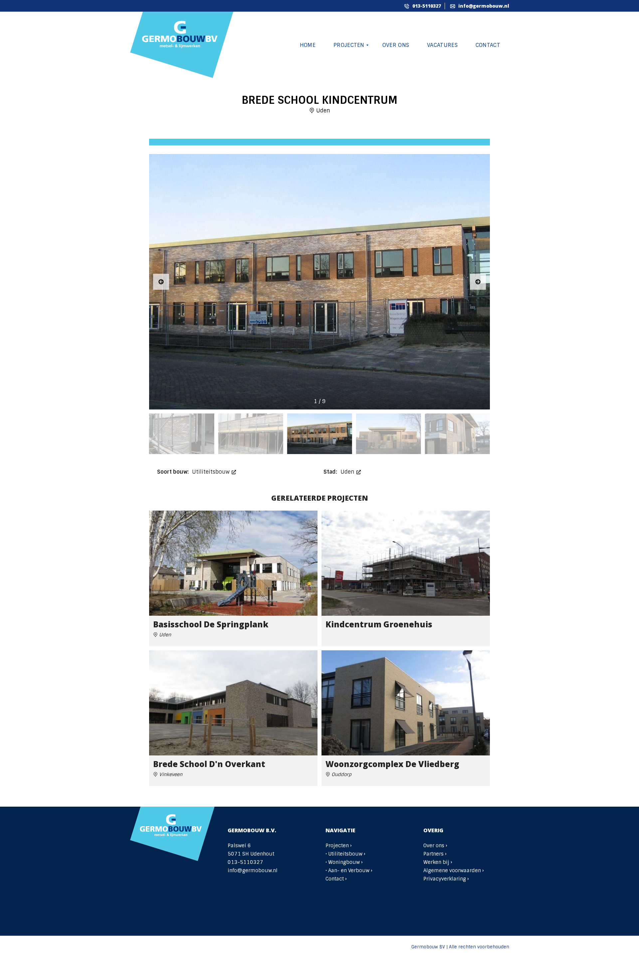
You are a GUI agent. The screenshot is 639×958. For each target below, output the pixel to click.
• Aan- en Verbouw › (348, 870)
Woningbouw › (345, 862)
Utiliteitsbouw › (346, 854)
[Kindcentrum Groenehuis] (405, 563)
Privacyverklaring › (446, 879)
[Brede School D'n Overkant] (233, 702)
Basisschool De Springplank (210, 624)
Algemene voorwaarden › (453, 870)
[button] (478, 282)
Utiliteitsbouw (211, 471)
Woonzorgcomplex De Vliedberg (392, 763)
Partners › (435, 854)
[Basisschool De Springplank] (233, 563)
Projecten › (338, 845)
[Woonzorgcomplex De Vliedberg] (405, 702)
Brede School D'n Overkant (209, 763)
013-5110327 (426, 6)
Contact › (336, 879)
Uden (348, 471)
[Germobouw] (182, 45)
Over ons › (435, 845)
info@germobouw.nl (483, 6)
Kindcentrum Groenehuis (378, 624)
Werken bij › (437, 862)
